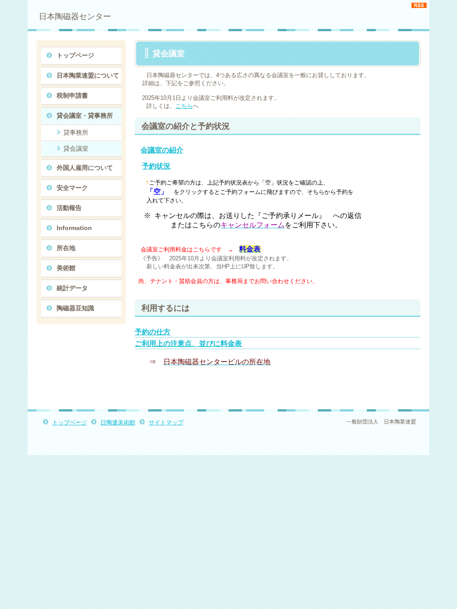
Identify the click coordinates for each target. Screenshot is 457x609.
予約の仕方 (152, 332)
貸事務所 (75, 132)
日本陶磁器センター (75, 16)
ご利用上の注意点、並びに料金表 (188, 343)
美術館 (66, 268)
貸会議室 (75, 148)
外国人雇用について (85, 167)
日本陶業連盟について (88, 75)
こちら (184, 106)
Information (74, 227)
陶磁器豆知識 (75, 308)
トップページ (75, 55)
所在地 (66, 247)
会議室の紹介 (162, 150)
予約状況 (156, 166)
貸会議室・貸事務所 (85, 115)
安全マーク (72, 187)
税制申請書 (72, 95)
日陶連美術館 (117, 422)
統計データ (72, 288)
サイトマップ (166, 422)
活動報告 (69, 207)
